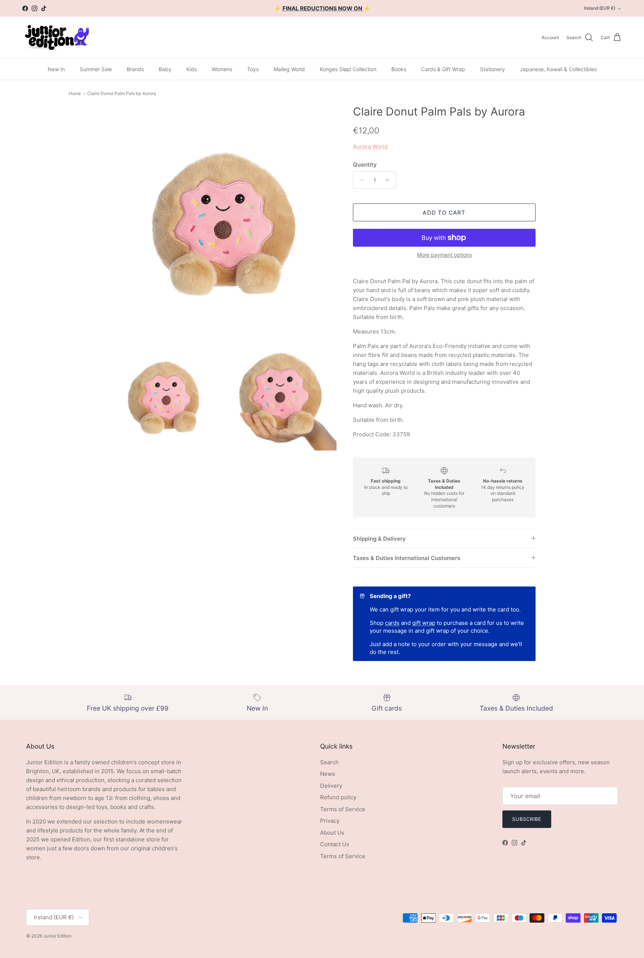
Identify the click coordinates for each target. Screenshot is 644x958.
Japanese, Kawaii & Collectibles (558, 69)
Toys (253, 69)
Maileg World (289, 69)
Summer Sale (96, 69)
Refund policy (338, 797)
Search (329, 762)
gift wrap (423, 622)
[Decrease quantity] (359, 180)
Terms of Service (342, 809)
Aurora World (370, 146)
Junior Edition (57, 936)
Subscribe (527, 819)
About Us (332, 832)
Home (75, 94)
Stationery (492, 69)
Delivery (331, 785)
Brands (135, 69)
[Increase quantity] (389, 180)
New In (56, 69)
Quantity (365, 164)
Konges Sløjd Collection (348, 69)
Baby (165, 69)
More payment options (444, 255)
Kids (191, 69)
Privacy (330, 820)
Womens (222, 69)
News (327, 773)
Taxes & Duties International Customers (406, 558)
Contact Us (334, 844)
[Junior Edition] (56, 37)
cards (392, 622)
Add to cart (444, 212)
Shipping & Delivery (379, 538)
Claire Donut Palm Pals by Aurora (121, 94)
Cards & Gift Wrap (443, 69)
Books (398, 69)
